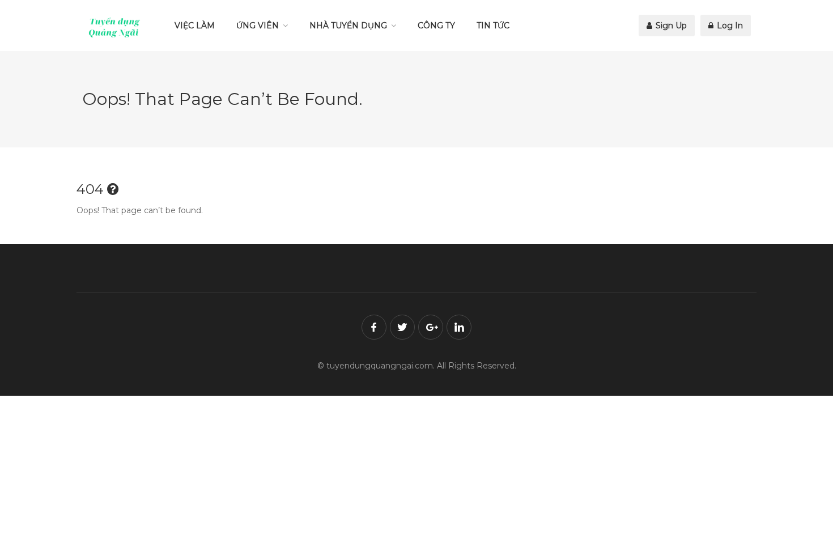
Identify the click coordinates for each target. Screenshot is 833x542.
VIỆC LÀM (195, 25)
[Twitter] (402, 327)
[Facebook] (374, 327)
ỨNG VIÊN (257, 25)
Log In (729, 25)
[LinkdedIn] (459, 327)
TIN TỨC (493, 25)
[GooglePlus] (430, 327)
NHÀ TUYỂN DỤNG (348, 25)
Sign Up (670, 25)
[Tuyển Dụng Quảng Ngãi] (114, 27)
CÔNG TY (436, 25)
